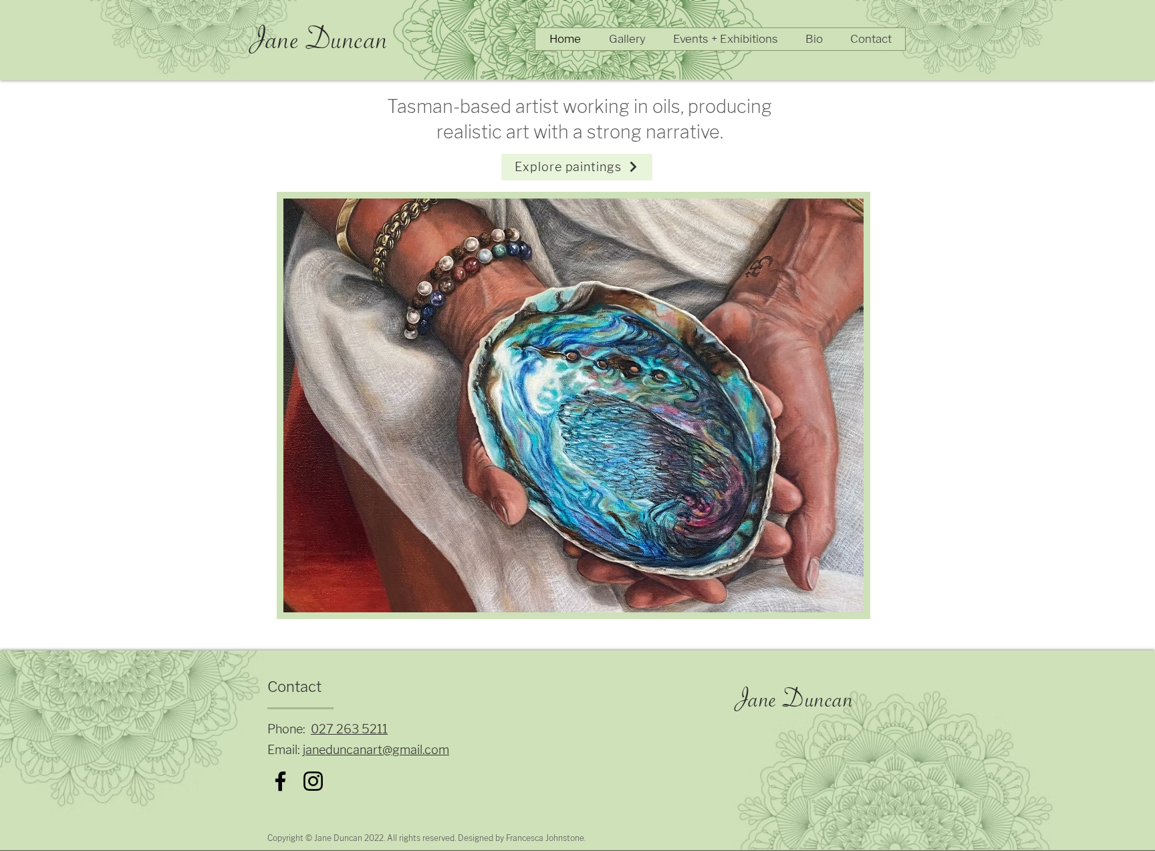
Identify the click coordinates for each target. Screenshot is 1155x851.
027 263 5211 (349, 729)
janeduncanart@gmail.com (376, 750)
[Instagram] (313, 781)
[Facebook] (280, 781)
